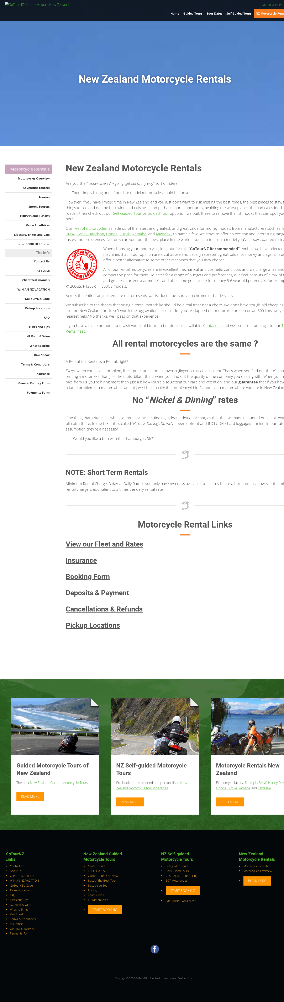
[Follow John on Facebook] (154, 952)
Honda (112, 233)
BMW (70, 233)
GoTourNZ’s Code (37, 299)
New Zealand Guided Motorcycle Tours (59, 782)
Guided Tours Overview (103, 876)
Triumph (251, 782)
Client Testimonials (36, 280)
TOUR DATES (96, 871)
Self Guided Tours (239, 13)
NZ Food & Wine (38, 336)
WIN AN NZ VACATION (33, 289)
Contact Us (42, 261)
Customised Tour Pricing (181, 876)
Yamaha (139, 233)
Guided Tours (193, 13)
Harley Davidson (90, 233)
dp (159, 978)
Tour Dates (214, 13)
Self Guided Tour (127, 213)
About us (43, 271)
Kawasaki (163, 233)
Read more (30, 796)
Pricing (92, 890)
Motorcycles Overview (34, 178)
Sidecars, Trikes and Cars (32, 235)
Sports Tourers (39, 206)
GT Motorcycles (98, 900)
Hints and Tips (39, 327)
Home (174, 13)
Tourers (44, 197)
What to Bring (40, 346)
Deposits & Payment (97, 593)
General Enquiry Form (34, 383)
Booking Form (88, 577)
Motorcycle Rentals (30, 169)
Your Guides (96, 895)
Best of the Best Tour (102, 880)
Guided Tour (158, 213)
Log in (191, 978)
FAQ (47, 317)
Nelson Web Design (174, 978)
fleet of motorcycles (90, 228)
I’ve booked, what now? (181, 901)
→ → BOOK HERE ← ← (34, 244)
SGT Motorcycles (177, 880)
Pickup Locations (37, 308)
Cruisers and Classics (35, 216)
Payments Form (38, 392)
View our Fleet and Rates (104, 544)
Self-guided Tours (177, 866)
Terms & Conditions (35, 364)
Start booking (105, 909)
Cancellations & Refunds (104, 609)
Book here (257, 880)
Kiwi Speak (42, 355)
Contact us (212, 325)
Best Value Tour (98, 885)
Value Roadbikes (38, 225)
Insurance (43, 374)
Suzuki (125, 233)
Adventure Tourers (36, 188)
